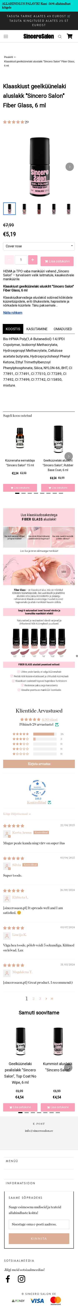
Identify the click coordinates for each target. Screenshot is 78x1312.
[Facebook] (7, 1279)
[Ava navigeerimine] (6, 36)
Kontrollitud (36, 802)
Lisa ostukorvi (59, 261)
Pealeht (8, 57)
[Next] (70, 167)
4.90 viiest (50, 719)
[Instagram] (21, 1279)
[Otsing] (60, 36)
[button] (14, 122)
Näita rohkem (12, 313)
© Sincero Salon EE (39, 1294)
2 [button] (33, 998)
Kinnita (39, 1238)
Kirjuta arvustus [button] (39, 764)
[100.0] (37, 788)
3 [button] (40, 998)
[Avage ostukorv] (69, 36)
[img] (13, 826)
